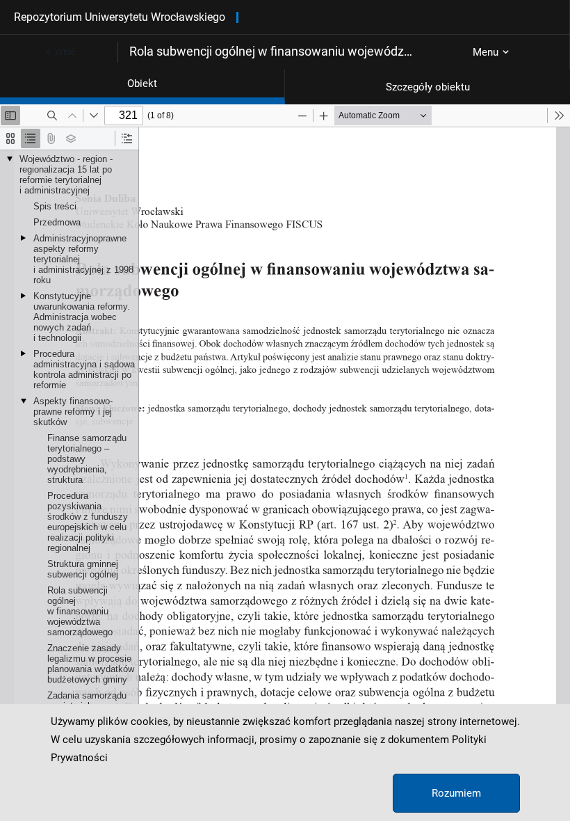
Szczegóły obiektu (428, 87)
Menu (485, 52)
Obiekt (142, 83)
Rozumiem (456, 793)
